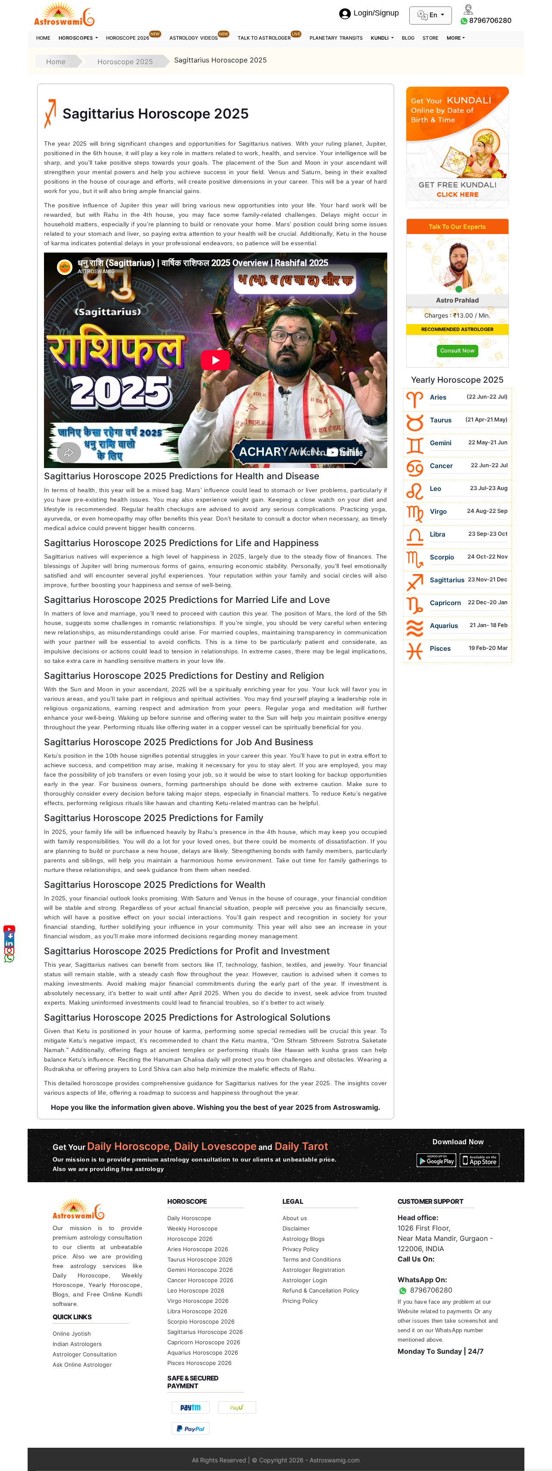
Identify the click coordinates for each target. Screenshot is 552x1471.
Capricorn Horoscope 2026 (203, 1342)
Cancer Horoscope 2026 (200, 1280)
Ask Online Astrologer (82, 1364)
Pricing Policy (300, 1300)
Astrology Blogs (303, 1238)
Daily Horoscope (189, 1218)
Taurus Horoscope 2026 (199, 1259)
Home (43, 38)
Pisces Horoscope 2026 (199, 1362)
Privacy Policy (300, 1249)
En (433, 15)
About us (294, 1218)
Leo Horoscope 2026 (195, 1290)
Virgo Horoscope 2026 (198, 1300)
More (454, 38)
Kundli (380, 38)
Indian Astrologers (77, 1343)
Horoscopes (76, 38)
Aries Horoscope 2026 (197, 1249)
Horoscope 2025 (125, 61)
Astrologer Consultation (85, 1354)
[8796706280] (464, 20)
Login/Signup (376, 13)
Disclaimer (296, 1228)
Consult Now (457, 350)
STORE (431, 38)
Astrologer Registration (313, 1269)
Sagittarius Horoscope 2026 (205, 1331)
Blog (408, 38)
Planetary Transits (336, 38)
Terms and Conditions (311, 1259)
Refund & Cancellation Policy (320, 1290)
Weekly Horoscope (192, 1228)
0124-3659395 (422, 1269)
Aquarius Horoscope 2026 (202, 1352)
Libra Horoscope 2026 (197, 1311)
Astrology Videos (199, 36)
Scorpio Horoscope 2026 (201, 1321)
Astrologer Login (304, 1280)
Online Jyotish (72, 1333)
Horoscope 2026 (133, 36)
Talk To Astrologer (269, 36)
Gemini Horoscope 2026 (200, 1269)
